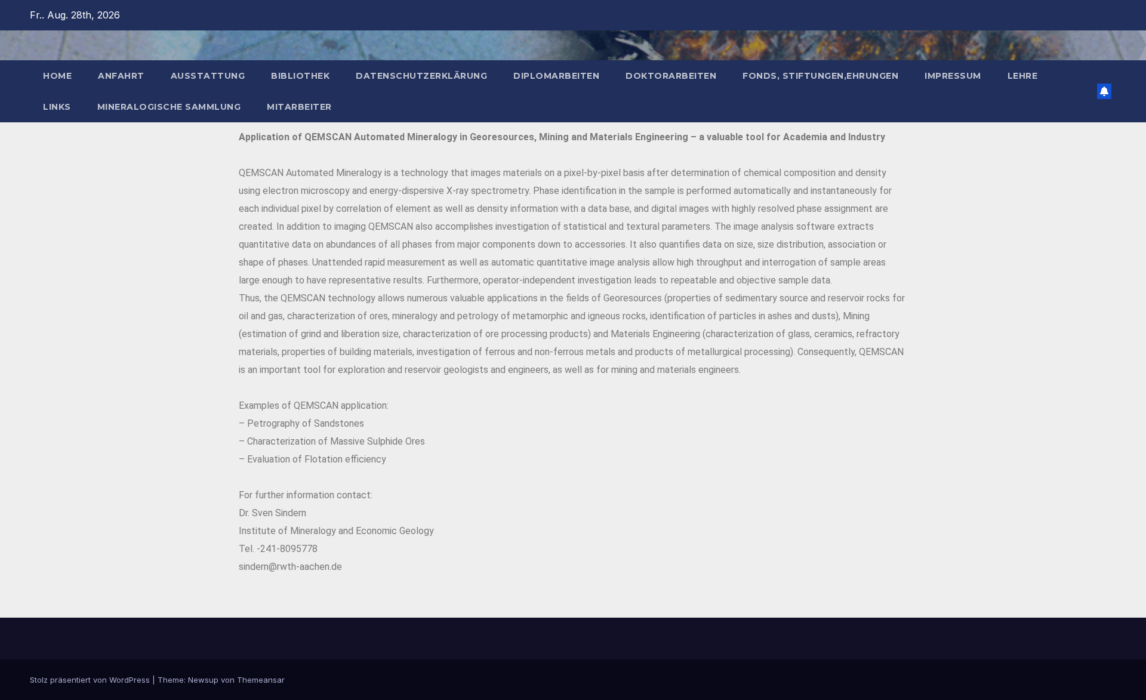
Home (57, 75)
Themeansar (261, 679)
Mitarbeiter (299, 106)
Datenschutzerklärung (421, 75)
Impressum (953, 75)
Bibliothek (300, 75)
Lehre (1023, 75)
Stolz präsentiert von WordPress (91, 679)
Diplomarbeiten (556, 75)
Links (57, 106)
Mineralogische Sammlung (169, 106)
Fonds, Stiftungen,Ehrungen (820, 75)
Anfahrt (121, 75)
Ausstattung (208, 75)
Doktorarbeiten (671, 75)
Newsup (203, 679)
